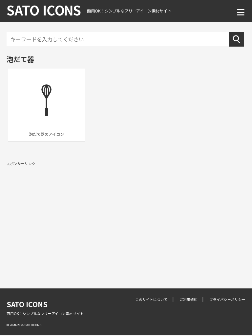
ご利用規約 (188, 299)
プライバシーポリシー (227, 299)
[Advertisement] (126, 216)
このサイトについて (151, 299)
